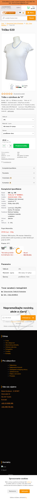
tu (26, 497)
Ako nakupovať (10, 343)
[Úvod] (8, 12)
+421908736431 (6, 7)
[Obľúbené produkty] (20, 12)
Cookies (7, 351)
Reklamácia (13, 365)
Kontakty (8, 353)
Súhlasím (24, 491)
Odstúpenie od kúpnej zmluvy (18, 370)
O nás (7, 341)
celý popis (11, 111)
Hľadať (31, 18)
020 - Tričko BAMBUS (11, 295)
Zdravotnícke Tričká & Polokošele (14, 23)
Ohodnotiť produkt (19, 94)
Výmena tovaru (14, 372)
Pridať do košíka (21, 146)
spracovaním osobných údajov (17, 321)
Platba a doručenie (15, 374)
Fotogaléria (8, 349)
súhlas (29, 482)
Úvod (2, 23)
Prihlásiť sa (27, 318)
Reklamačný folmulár (16, 367)
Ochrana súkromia (10, 347)
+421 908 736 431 (25, 255)
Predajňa (12, 376)
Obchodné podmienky (12, 345)
